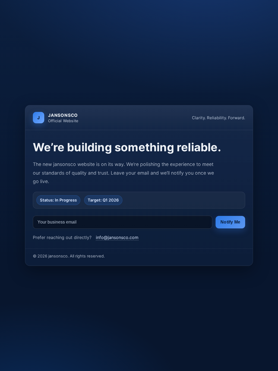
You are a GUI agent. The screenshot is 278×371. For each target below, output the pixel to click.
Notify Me (230, 222)
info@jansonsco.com (117, 237)
